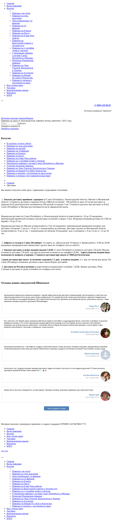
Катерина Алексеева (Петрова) (85, 332)
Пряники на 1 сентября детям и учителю (26, 161)
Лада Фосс (94, 306)
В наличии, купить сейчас (19, 143)
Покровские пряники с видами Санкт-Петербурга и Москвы (35, 163)
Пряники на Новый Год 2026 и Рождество (26, 171)
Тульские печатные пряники (20, 166)
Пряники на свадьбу (16, 148)
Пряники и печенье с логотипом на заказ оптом (29, 173)
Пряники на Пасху (15, 156)
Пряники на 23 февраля (18, 151)
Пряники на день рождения (20, 146)
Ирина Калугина (91, 354)
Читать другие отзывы (56, 408)
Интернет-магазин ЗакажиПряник (17, 118)
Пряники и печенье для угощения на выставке (28, 176)
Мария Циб (94, 395)
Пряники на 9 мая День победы (21, 158)
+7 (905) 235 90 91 (102, 105)
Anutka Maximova (91, 375)
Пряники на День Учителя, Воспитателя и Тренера (31, 168)
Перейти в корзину (10, 128)
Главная (10, 183)
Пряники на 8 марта (16, 153)
